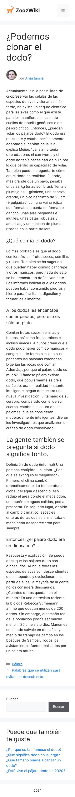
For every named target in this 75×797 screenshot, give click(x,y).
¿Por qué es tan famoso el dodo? (34, 749)
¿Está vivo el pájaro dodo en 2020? (35, 771)
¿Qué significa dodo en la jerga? (33, 755)
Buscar (12, 699)
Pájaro (17, 664)
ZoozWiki (28, 10)
